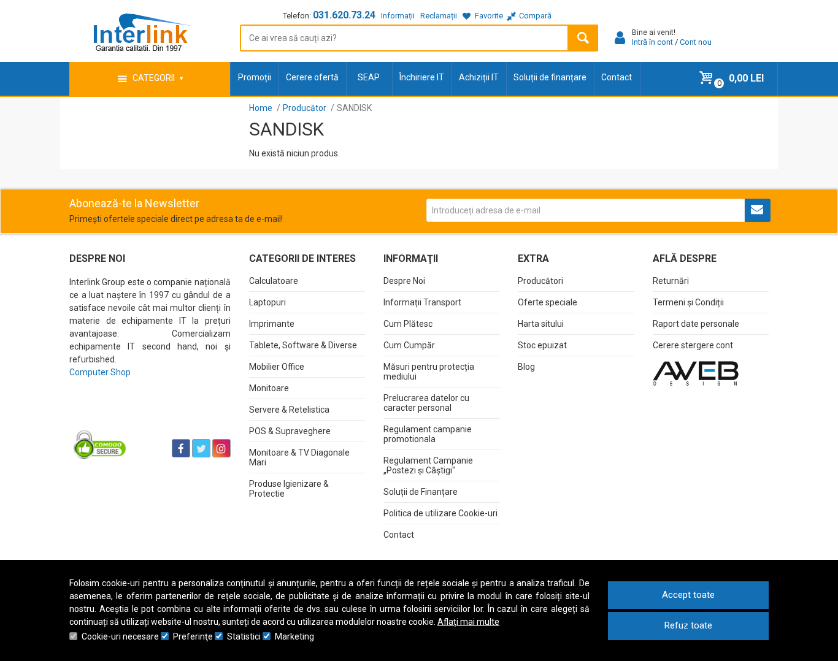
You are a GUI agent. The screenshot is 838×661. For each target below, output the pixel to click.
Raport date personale (696, 324)
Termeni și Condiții (688, 302)
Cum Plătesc (407, 324)
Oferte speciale (547, 302)
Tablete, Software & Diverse (303, 345)
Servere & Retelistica (289, 410)
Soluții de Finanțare (420, 492)
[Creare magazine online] (696, 373)
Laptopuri (267, 302)
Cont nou (696, 42)
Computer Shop (100, 372)
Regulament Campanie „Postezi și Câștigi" (428, 465)
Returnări (671, 281)
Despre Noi (404, 281)
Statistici (244, 636)
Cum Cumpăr (409, 345)
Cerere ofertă (312, 77)
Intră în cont (652, 42)
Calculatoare (273, 281)
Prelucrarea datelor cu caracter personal (426, 403)
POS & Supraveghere (290, 431)
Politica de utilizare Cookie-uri (440, 513)
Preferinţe (193, 636)
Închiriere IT (421, 77)
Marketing (294, 636)
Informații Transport (422, 302)
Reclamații (438, 15)
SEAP (369, 77)
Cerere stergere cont (693, 345)
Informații (398, 15)
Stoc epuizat (542, 345)
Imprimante (271, 324)
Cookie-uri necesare (120, 636)
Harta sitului (541, 324)
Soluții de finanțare (549, 77)
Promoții (254, 77)
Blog (526, 367)
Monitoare (269, 388)
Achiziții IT (479, 77)
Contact (616, 77)
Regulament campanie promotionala (427, 434)
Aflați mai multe (468, 622)
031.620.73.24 (344, 15)
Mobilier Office (276, 367)
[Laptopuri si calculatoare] (146, 417)
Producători (540, 281)
